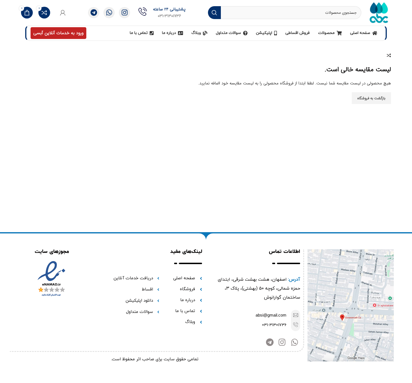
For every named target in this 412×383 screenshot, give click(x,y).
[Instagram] (282, 342)
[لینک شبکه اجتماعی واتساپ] (109, 12)
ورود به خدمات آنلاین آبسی (58, 32)
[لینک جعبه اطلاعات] (162, 12)
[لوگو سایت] (379, 12)
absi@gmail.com (271, 315)
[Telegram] (269, 342)
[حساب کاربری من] (62, 12)
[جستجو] (214, 12)
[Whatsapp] (294, 342)
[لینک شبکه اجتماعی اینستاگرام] (124, 12)
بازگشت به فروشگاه (371, 98)
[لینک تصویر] (350, 305)
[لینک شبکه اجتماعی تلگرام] (93, 12)
